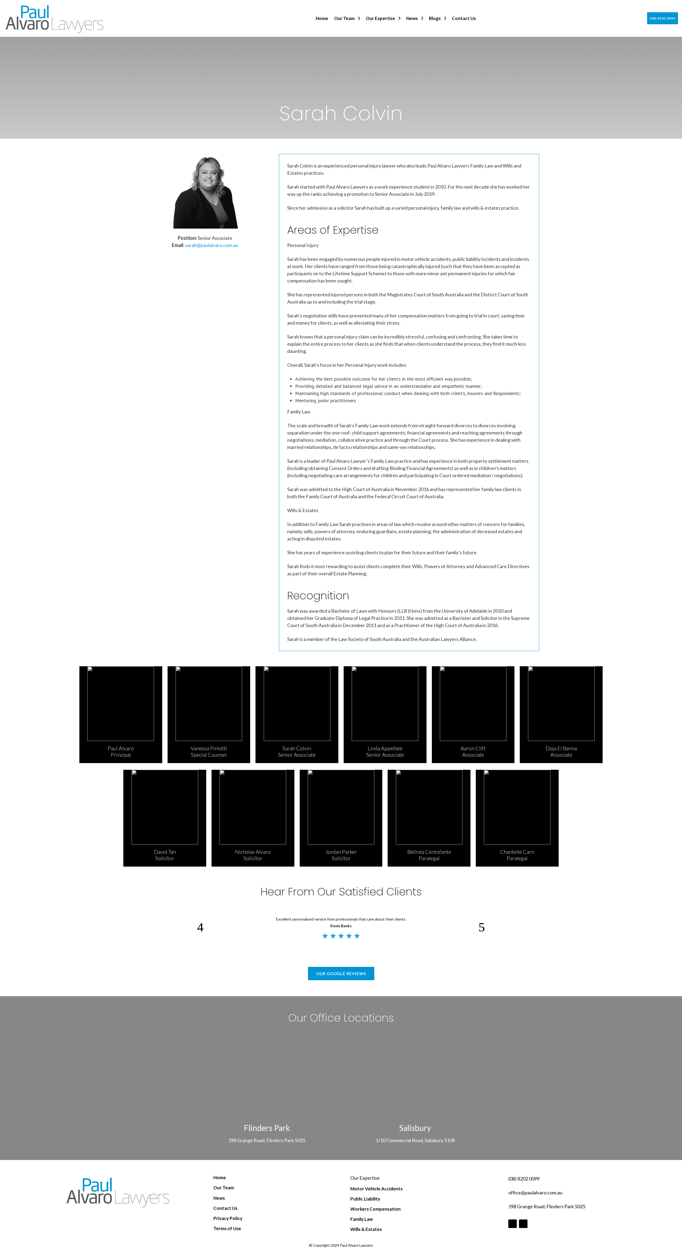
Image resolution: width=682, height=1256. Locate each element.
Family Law (361, 1219)
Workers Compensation (375, 1209)
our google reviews (341, 973)
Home (322, 18)
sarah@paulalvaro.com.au (211, 245)
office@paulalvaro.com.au (535, 1192)
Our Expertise (380, 18)
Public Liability (365, 1199)
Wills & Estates (366, 1229)
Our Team (344, 18)
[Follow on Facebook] (512, 1223)
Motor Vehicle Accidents (376, 1188)
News (412, 18)
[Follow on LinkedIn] (523, 1223)
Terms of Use (227, 1228)
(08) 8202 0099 (662, 18)
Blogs (435, 18)
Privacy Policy (227, 1218)
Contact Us (464, 18)
